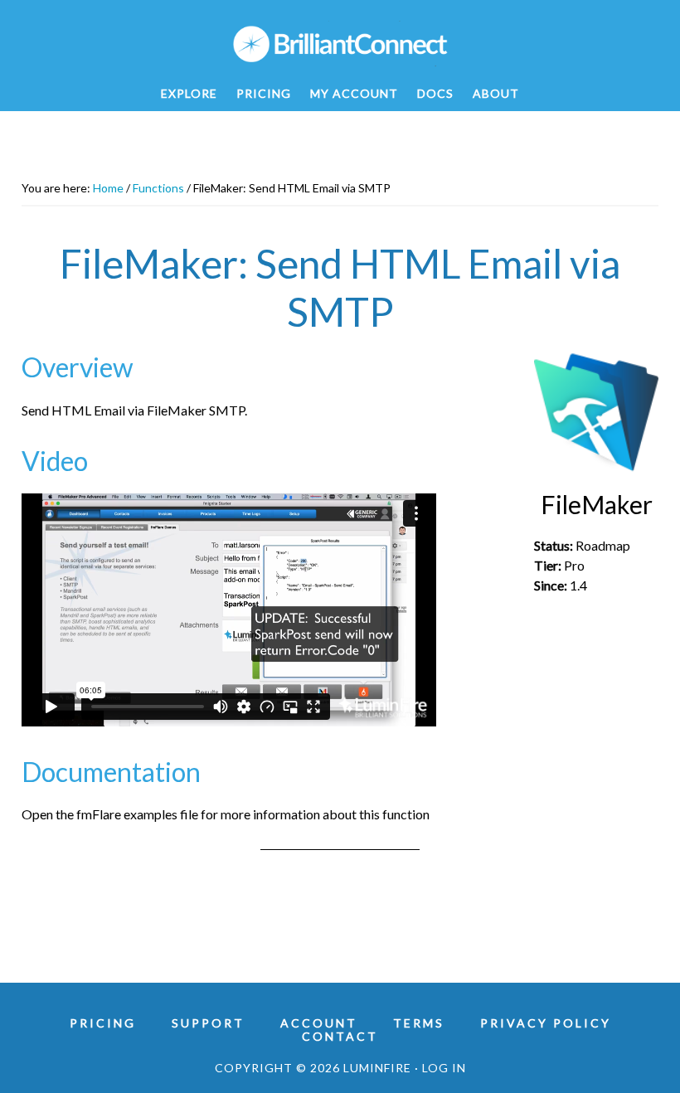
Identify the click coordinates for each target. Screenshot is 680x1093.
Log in (444, 1068)
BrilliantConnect (340, 44)
